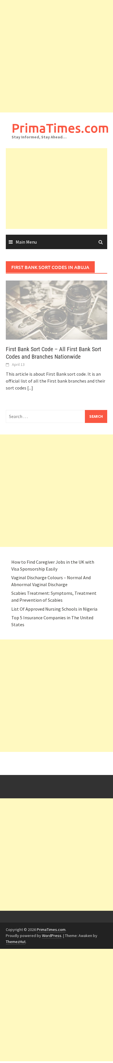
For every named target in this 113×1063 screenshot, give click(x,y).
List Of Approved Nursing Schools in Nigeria (54, 609)
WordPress (51, 935)
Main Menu (26, 242)
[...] (30, 388)
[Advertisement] (56, 56)
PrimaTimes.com (60, 128)
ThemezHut (15, 941)
